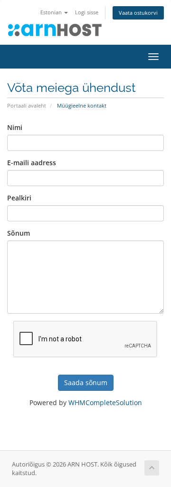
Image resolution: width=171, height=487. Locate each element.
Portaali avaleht (26, 105)
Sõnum (18, 233)
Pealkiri (19, 197)
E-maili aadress (31, 162)
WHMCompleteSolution (105, 402)
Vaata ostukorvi (138, 12)
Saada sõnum (85, 382)
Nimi (14, 127)
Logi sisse (86, 12)
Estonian (51, 12)
